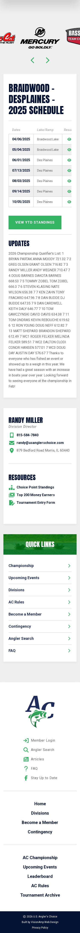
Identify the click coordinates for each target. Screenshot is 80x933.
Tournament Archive (40, 895)
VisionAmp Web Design (44, 922)
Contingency (20, 626)
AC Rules (16, 602)
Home (40, 803)
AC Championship (40, 857)
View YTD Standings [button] (35, 222)
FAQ (12, 650)
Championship (21, 565)
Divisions (16, 590)
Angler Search (21, 638)
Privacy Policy (40, 927)
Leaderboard (40, 876)
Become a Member (25, 614)
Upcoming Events (24, 578)
